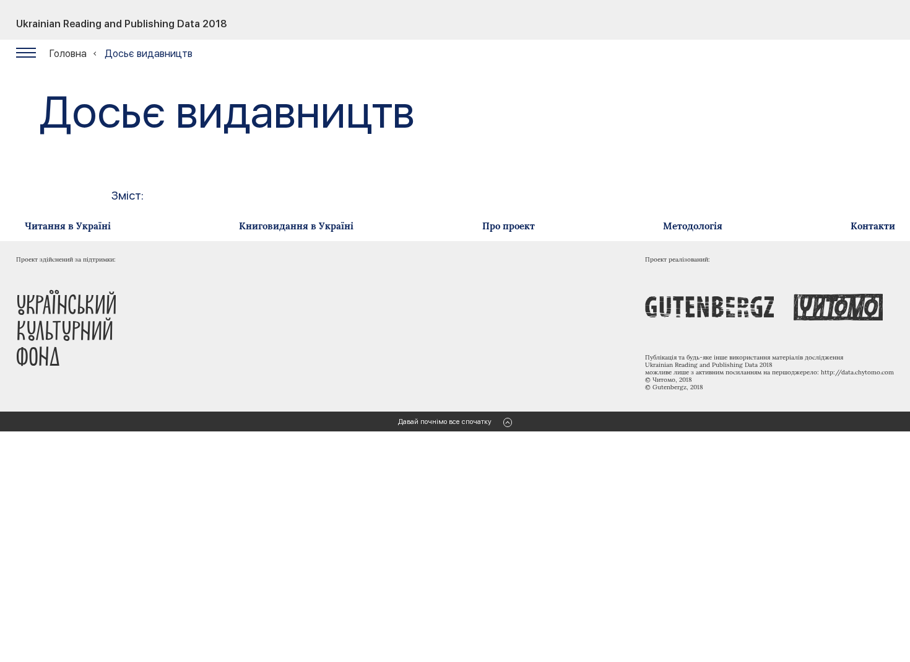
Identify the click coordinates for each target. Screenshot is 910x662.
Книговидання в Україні (296, 226)
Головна (68, 54)
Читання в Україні (68, 226)
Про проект (508, 226)
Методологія (692, 226)
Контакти (873, 226)
